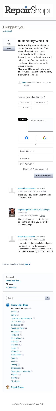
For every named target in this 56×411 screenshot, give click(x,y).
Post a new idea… (13, 281)
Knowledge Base (19, 305)
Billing (13, 315)
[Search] (47, 298)
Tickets (14, 378)
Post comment (43, 175)
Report (43, 191)
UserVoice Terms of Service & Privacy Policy (28, 404)
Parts (13, 358)
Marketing (15, 351)
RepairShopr (17, 387)
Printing (14, 365)
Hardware (15, 335)
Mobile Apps (16, 355)
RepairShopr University (20, 371)
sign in (27, 264)
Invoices (14, 345)
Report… (27, 85)
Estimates (15, 332)
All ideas (9, 284)
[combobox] (26, 298)
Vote (9, 49)
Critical (27, 107)
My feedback (11, 287)
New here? (35, 169)
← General (7, 31)
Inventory (15, 341)
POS (13, 361)
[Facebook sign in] (26, 138)
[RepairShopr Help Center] (28, 10)
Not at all (26, 102)
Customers (15, 325)
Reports (14, 375)
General (10, 277)
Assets (13, 312)
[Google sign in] (44, 138)
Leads (13, 348)
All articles (15, 381)
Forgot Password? (26, 164)
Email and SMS (17, 328)
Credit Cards (16, 322)
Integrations (16, 338)
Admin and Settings (19, 308)
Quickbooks (16, 368)
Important (42, 102)
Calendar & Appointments (21, 318)
